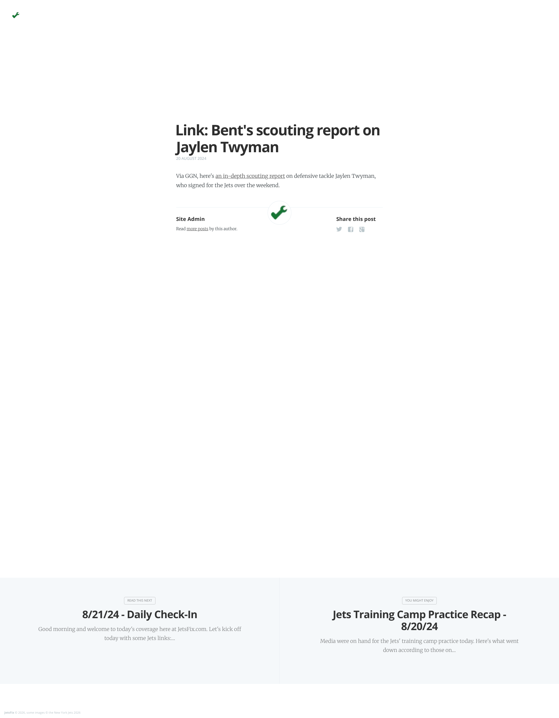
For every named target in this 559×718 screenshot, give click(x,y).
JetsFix (9, 712)
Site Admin (190, 219)
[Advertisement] (279, 81)
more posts (197, 228)
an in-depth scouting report (250, 176)
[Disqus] (279, 309)
